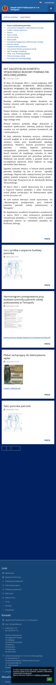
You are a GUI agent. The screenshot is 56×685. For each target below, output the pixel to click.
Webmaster (9, 573)
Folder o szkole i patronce (17, 30)
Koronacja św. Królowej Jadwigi (19, 58)
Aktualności (9, 610)
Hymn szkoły (12, 35)
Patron (10, 32)
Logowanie (49, 2)
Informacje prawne (12, 585)
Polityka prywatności (13, 589)
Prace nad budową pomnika (19, 25)
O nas (7, 601)
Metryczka (9, 593)
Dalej (14, 448)
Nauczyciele (11, 39)
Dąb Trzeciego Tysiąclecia (16, 51)
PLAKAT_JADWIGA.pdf (12, 388)
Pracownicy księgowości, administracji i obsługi (25, 42)
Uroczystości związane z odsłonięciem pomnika (25, 28)
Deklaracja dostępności (14, 581)
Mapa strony (10, 597)
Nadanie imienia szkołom (17, 46)
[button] (40, 2)
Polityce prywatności (42, 675)
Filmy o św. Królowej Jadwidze (18, 53)
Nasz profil (25, 17)
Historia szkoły (12, 37)
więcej (47, 239)
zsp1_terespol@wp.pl (13, 624)
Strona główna (11, 17)
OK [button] (49, 679)
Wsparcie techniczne (13, 577)
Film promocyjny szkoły (16, 56)
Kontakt (8, 606)
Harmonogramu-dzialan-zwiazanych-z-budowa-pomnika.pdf (27, 337)
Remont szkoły (13, 44)
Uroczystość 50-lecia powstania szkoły (21, 49)
